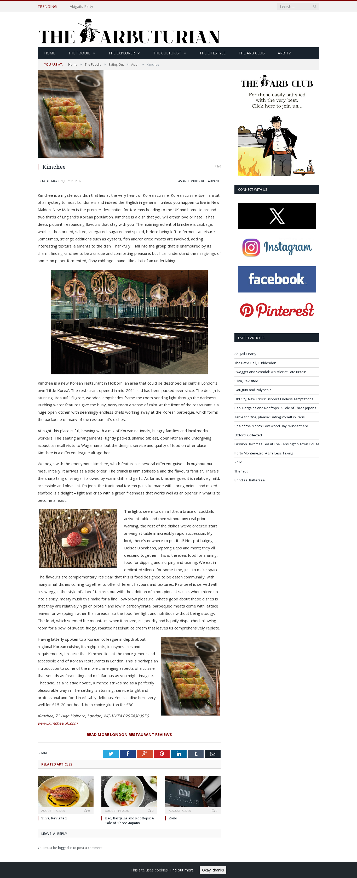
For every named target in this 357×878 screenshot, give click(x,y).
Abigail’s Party (245, 353)
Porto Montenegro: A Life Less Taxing (263, 453)
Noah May (49, 181)
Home (49, 52)
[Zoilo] (193, 794)
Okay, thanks (213, 870)
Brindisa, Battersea (249, 480)
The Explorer (121, 52)
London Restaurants (204, 181)
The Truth (242, 471)
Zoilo (173, 818)
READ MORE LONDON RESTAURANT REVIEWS (129, 734)
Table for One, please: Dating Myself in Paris (269, 417)
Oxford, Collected (248, 435)
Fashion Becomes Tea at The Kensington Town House (276, 444)
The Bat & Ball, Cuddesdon (93, 6)
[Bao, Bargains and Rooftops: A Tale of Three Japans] (129, 794)
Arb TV (284, 52)
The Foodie (79, 52)
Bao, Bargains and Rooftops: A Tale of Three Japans (129, 820)
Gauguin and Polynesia (253, 389)
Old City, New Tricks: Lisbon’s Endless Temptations (273, 399)
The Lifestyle (212, 52)
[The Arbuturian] (129, 29)
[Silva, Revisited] (66, 794)
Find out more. (182, 870)
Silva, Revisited (54, 818)
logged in (65, 847)
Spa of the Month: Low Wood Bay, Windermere (271, 426)
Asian (182, 181)
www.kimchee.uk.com (58, 723)
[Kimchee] (70, 156)
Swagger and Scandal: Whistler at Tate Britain (270, 371)
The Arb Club (252, 52)
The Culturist (167, 52)
